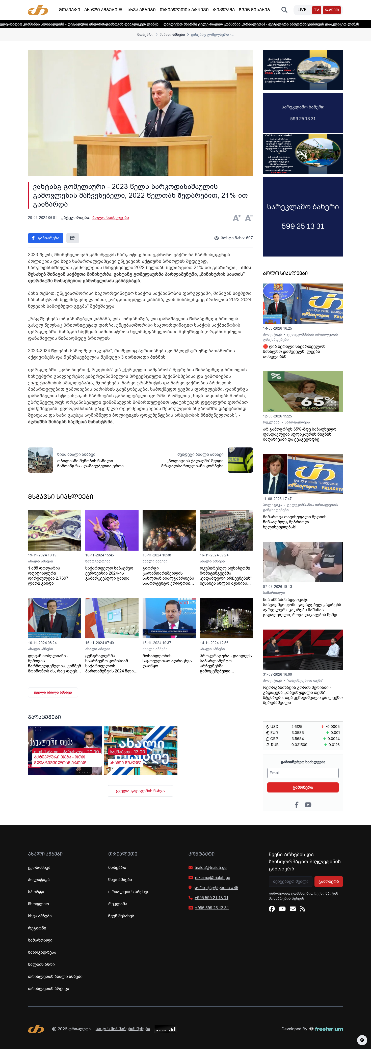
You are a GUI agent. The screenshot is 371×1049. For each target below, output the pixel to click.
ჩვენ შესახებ (254, 10)
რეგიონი (37, 928)
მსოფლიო (38, 903)
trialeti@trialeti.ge (211, 867)
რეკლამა (224, 10)
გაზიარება (48, 238)
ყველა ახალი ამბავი (53, 692)
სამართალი (274, 593)
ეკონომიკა (39, 867)
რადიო (332, 10)
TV (316, 10)
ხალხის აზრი (41, 964)
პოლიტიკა (273, 334)
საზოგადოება (98, 561)
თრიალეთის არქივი (184, 10)
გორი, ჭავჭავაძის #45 (216, 887)
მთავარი (69, 10)
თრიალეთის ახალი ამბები (55, 976)
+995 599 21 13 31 (211, 897)
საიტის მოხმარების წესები (123, 1028)
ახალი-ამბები (172, 35)
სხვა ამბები (141, 10)
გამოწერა (303, 787)
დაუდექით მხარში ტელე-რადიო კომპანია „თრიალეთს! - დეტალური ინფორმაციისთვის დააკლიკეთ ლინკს (221, 24)
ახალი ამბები (100, 10)
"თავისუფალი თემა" (305, 680)
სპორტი (36, 891)
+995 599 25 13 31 (212, 907)
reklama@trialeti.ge (212, 877)
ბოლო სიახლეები (110, 217)
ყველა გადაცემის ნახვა (140, 790)
